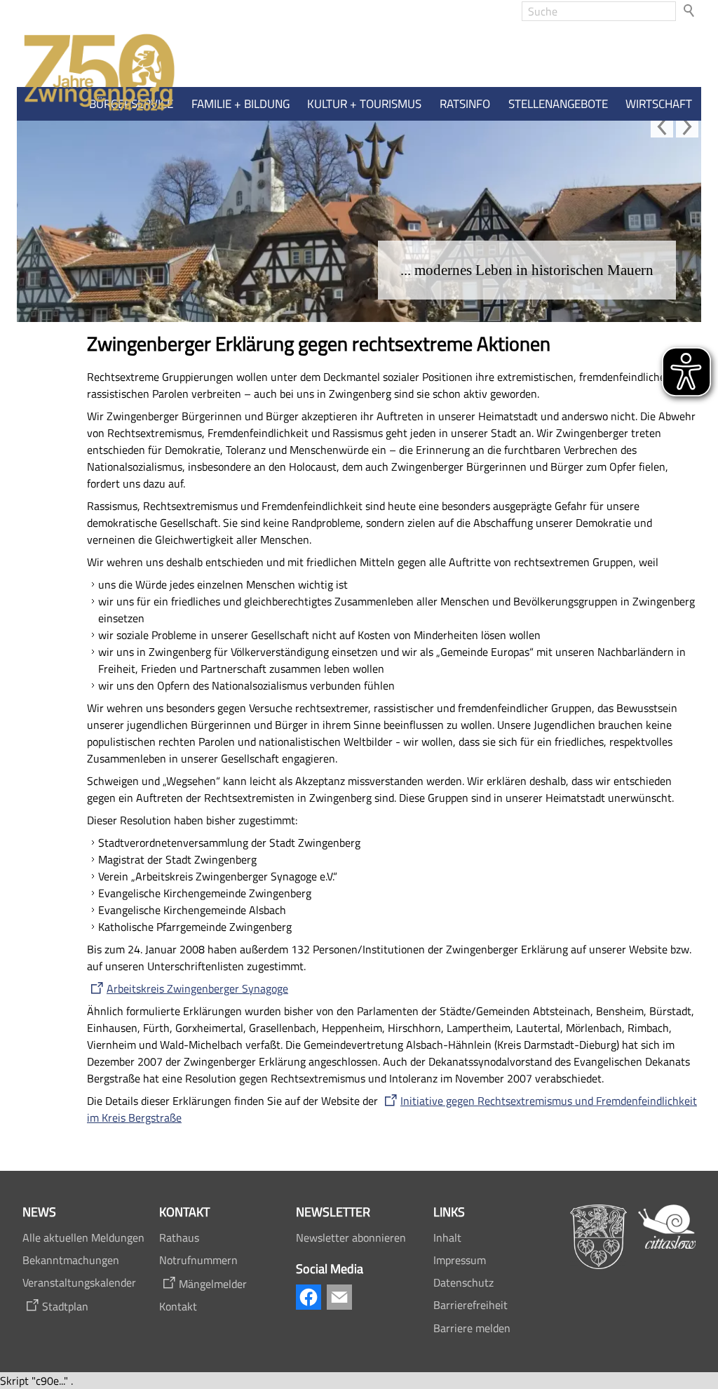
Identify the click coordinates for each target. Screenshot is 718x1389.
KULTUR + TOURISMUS (364, 104)
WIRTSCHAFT (658, 104)
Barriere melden (471, 1328)
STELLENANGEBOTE (558, 104)
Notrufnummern (198, 1260)
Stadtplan (65, 1306)
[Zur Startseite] (96, 73)
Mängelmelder (213, 1283)
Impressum (459, 1260)
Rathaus (179, 1237)
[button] (662, 126)
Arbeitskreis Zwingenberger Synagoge (197, 988)
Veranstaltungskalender (79, 1282)
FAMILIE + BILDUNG (240, 104)
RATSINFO (465, 104)
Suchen (690, 11)
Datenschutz (463, 1282)
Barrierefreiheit (470, 1304)
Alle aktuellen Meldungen (83, 1237)
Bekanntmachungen (70, 1260)
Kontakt (178, 1306)
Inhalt (447, 1237)
